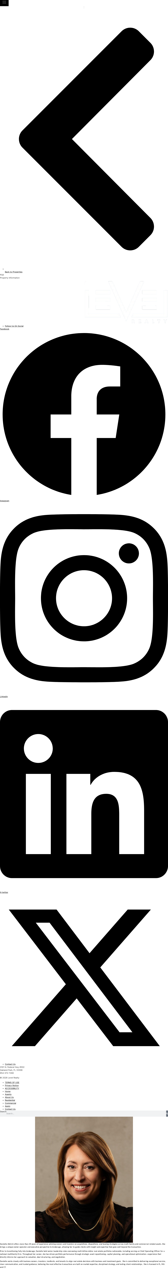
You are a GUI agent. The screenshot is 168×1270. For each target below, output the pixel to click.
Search (3, 1112)
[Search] (167, 1114)
